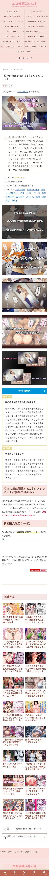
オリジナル (8, 86)
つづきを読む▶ (24, 391)
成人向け (20, 197)
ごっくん (30, 197)
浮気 (44, 193)
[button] (44, 644)
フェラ (37, 193)
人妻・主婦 (20, 189)
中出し (29, 193)
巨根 (38, 197)
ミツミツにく (23, 92)
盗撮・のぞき (33, 189)
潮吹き (15, 200)
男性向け (10, 197)
